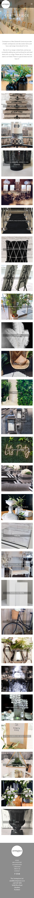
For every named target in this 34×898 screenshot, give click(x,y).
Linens (17, 478)
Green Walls (17, 392)
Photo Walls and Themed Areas (17, 564)
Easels (17, 278)
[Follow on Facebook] (15, 874)
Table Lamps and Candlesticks (17, 707)
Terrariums (17, 765)
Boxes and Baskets (17, 106)
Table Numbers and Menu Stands (17, 736)
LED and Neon (17, 450)
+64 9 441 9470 (17, 883)
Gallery (14, 864)
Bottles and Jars (17, 78)
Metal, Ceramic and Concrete (17, 507)
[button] (32, 4)
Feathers (17, 335)
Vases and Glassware (17, 793)
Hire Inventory (17, 862)
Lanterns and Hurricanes (17, 421)
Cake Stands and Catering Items (17, 135)
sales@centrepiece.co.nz (17, 881)
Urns (17, 822)
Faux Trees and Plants (17, 307)
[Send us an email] (19, 874)
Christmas (17, 866)
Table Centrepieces (17, 679)
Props (17, 622)
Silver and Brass (17, 650)
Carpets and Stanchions (17, 221)
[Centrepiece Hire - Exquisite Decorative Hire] (12, 4)
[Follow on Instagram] (17, 874)
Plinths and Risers (17, 593)
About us (17, 869)
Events (19, 864)
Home (17, 860)
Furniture (17, 364)
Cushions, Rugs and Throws (17, 249)
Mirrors (17, 536)
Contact (17, 871)
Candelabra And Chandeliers (17, 192)
